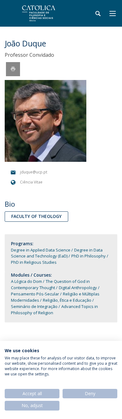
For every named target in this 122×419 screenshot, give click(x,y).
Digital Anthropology (78, 287)
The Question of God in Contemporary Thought (50, 284)
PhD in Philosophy (88, 256)
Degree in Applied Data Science (40, 250)
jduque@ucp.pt (33, 172)
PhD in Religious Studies (34, 262)
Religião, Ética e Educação (67, 300)
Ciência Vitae (31, 182)
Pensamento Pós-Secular (35, 294)
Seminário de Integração (34, 306)
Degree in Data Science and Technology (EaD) (57, 253)
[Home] (44, 13)
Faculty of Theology (36, 216)
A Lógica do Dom (27, 281)
